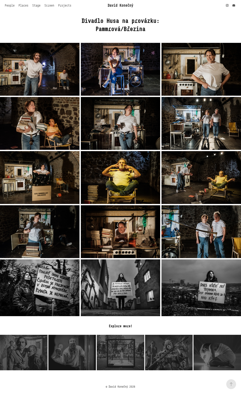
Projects (64, 5)
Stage (36, 5)
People (10, 5)
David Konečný (120, 5)
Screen (49, 5)
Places (23, 5)
